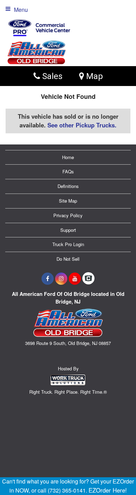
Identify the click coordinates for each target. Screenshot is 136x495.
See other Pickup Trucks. (81, 125)
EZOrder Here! (108, 490)
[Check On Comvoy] (88, 278)
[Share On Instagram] (61, 278)
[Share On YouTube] (75, 278)
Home (68, 157)
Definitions (68, 186)
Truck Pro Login (68, 244)
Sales (51, 76)
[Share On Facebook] (47, 278)
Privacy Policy (68, 215)
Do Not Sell (68, 259)
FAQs (68, 171)
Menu (21, 10)
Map (93, 76)
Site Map (68, 200)
